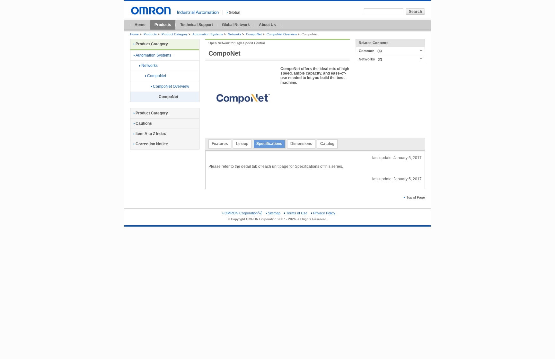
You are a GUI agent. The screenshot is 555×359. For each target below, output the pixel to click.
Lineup (242, 143)
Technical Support (196, 24)
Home (140, 24)
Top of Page (415, 197)
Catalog (327, 143)
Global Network (236, 24)
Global (234, 12)
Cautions (144, 123)
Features (220, 143)
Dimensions (301, 143)
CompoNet (254, 34)
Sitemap (274, 213)
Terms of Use (296, 213)
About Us (267, 24)
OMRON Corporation (241, 213)
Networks (234, 34)
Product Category (175, 34)
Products (162, 24)
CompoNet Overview (282, 34)
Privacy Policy (324, 213)
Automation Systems (207, 34)
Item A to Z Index (151, 133)
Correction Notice (152, 144)
